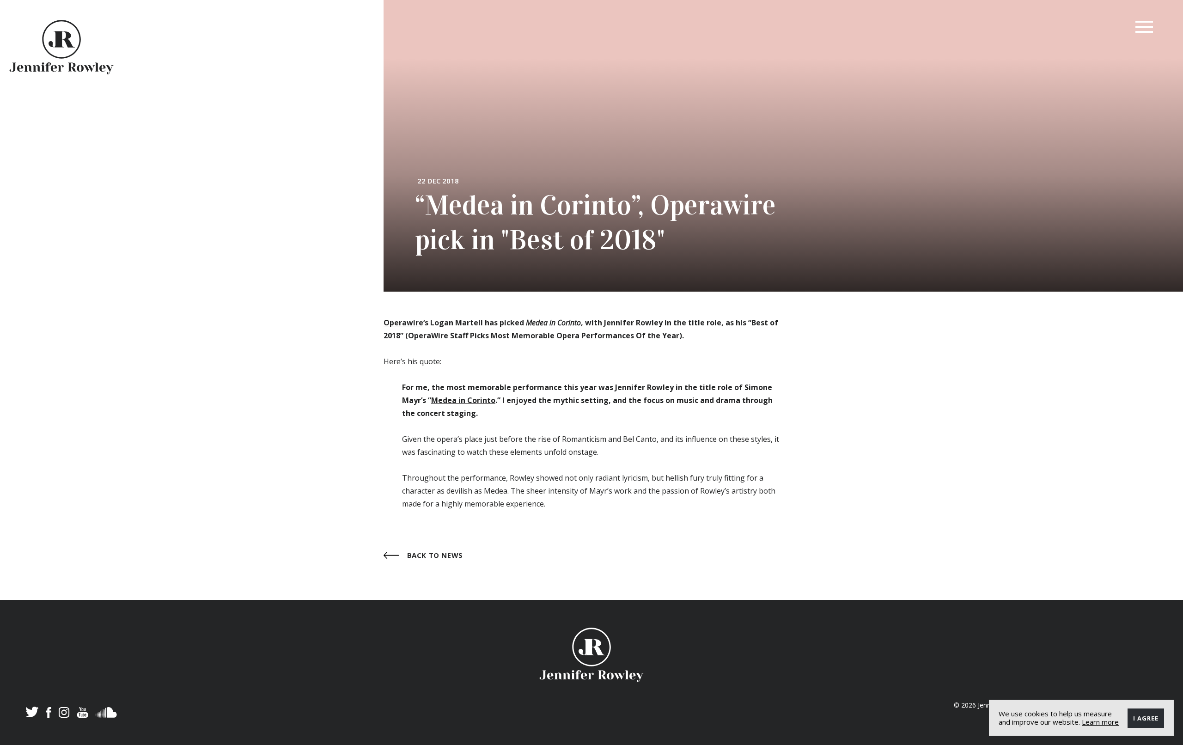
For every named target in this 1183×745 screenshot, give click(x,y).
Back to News (434, 554)
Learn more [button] (1100, 722)
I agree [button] (1146, 718)
